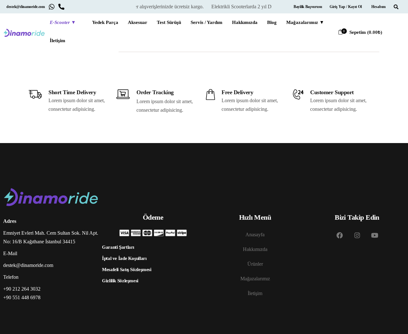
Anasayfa (255, 234)
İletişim (255, 293)
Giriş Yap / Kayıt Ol (346, 6)
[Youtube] (374, 235)
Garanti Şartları (118, 247)
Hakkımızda (255, 249)
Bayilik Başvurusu (308, 6)
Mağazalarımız (255, 278)
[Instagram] (357, 235)
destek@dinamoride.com (25, 6)
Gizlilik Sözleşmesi (120, 280)
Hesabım (378, 6)
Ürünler (255, 264)
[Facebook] (339, 235)
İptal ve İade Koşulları (124, 258)
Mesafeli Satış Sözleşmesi (126, 269)
